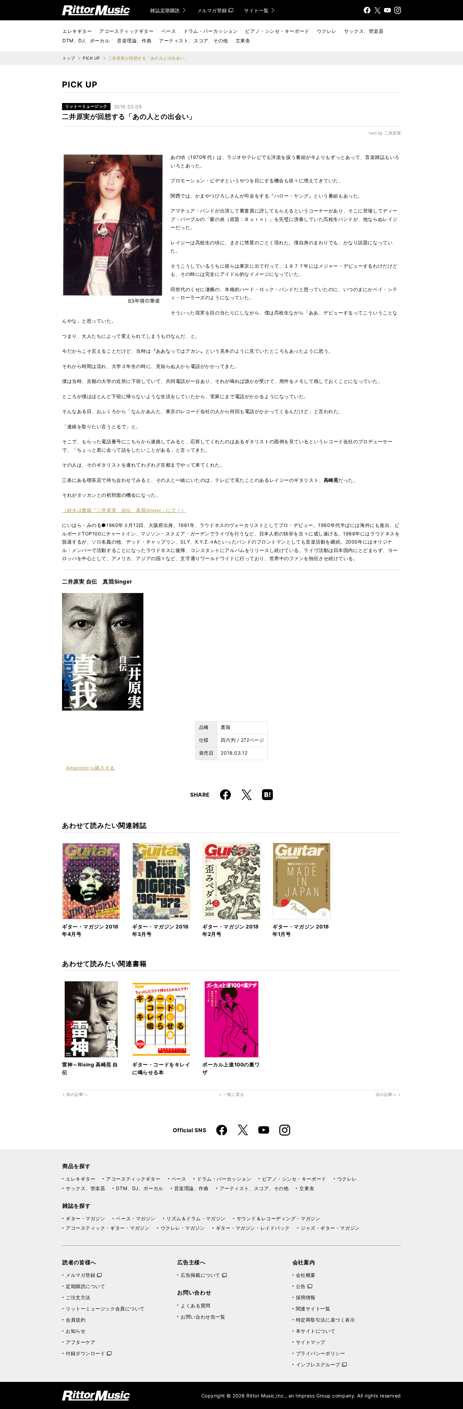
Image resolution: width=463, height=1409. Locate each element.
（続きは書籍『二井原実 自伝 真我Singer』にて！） (124, 510)
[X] (377, 10)
